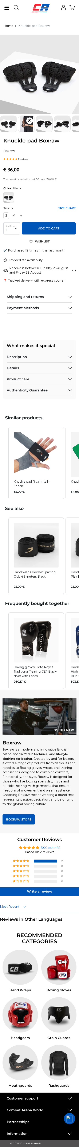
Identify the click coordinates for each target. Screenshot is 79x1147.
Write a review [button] (39, 891)
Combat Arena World (25, 1110)
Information (17, 1134)
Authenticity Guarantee (27, 390)
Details (13, 368)
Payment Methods (23, 308)
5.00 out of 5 (50, 848)
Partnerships (18, 1122)
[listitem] (36, 463)
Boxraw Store (18, 819)
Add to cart (48, 228)
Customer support (22, 1098)
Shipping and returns (25, 297)
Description (17, 357)
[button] (75, 124)
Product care (18, 379)
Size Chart (67, 208)
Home (8, 26)
